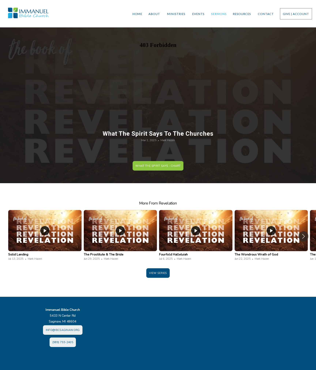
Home (137, 14)
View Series (158, 273)
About (154, 14)
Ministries (176, 14)
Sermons (219, 14)
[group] (45, 236)
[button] (303, 236)
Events (198, 14)
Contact (266, 14)
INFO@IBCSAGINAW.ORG (63, 330)
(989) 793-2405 (62, 342)
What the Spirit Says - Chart (157, 166)
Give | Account (296, 14)
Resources (242, 14)
